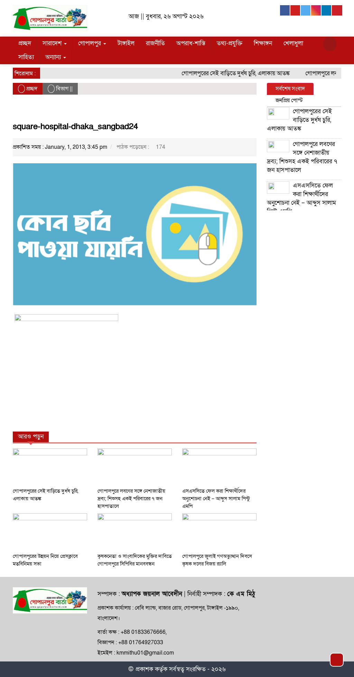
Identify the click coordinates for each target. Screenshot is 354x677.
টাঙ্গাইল (126, 43)
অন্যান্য (54, 57)
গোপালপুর (90, 43)
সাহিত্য (26, 57)
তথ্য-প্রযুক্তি (229, 43)
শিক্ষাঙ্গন (263, 43)
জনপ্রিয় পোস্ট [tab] (289, 100)
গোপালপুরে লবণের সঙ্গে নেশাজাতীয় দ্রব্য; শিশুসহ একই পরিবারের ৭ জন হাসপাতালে (131, 498)
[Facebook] (285, 10)
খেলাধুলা (293, 43)
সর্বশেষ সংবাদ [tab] (290, 89)
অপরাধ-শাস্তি (190, 43)
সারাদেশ (53, 43)
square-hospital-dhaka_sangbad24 (75, 126)
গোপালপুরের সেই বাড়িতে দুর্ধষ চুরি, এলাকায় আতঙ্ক (230, 73)
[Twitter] (306, 10)
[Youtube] (295, 10)
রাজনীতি (155, 43)
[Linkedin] (327, 10)
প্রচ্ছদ (24, 43)
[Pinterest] (337, 10)
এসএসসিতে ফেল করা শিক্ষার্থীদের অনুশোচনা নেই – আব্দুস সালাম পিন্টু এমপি (216, 498)
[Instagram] (316, 10)
